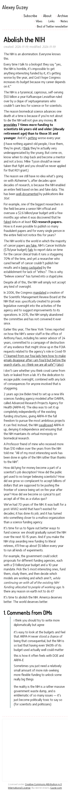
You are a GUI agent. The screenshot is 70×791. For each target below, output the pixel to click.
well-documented (27, 194)
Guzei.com (56, 787)
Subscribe (30, 15)
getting (32, 138)
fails (30, 249)
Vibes (39, 21)
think (26, 148)
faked (7, 222)
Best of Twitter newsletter (52, 26)
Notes (64, 21)
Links (51, 21)
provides (10, 125)
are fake (31, 245)
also (60, 364)
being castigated (31, 267)
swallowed (46, 425)
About (47, 15)
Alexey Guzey (15, 7)
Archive (63, 15)
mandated (39, 292)
